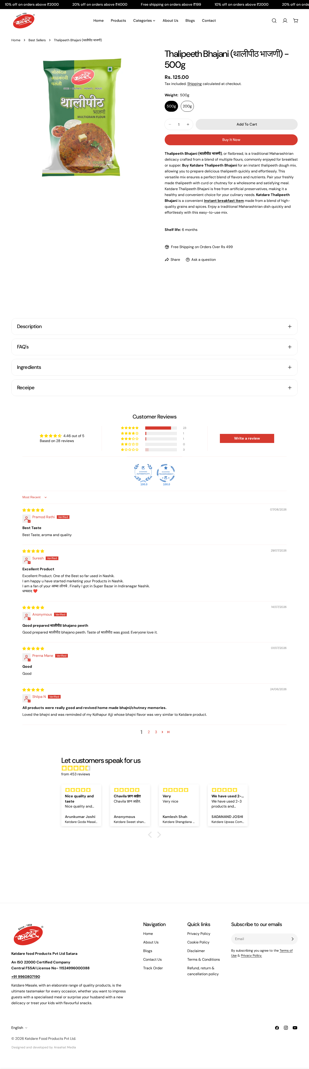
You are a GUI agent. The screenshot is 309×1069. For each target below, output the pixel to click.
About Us (151, 942)
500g (171, 106)
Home (15, 40)
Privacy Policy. (251, 955)
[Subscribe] (292, 939)
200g (187, 106)
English (17, 1027)
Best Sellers (37, 40)
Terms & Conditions (203, 959)
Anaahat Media (65, 1047)
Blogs (147, 950)
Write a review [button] (247, 438)
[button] (130, 428)
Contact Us (152, 959)
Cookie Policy (198, 942)
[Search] (274, 20)
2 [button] (149, 732)
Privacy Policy (198, 933)
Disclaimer (196, 950)
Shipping (194, 83)
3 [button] (156, 732)
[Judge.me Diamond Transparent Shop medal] (166, 473)
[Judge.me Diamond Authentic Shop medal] (143, 473)
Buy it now (231, 139)
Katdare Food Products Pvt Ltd (50, 1038)
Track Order (153, 968)
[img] (33, 510)
